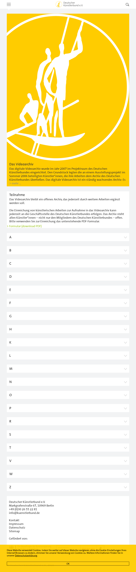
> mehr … (15, 183)
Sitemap (14, 531)
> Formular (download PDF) (24, 226)
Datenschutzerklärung (26, 555)
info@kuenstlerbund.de (24, 513)
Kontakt (14, 520)
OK (68, 563)
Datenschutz (17, 528)
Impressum (16, 524)
